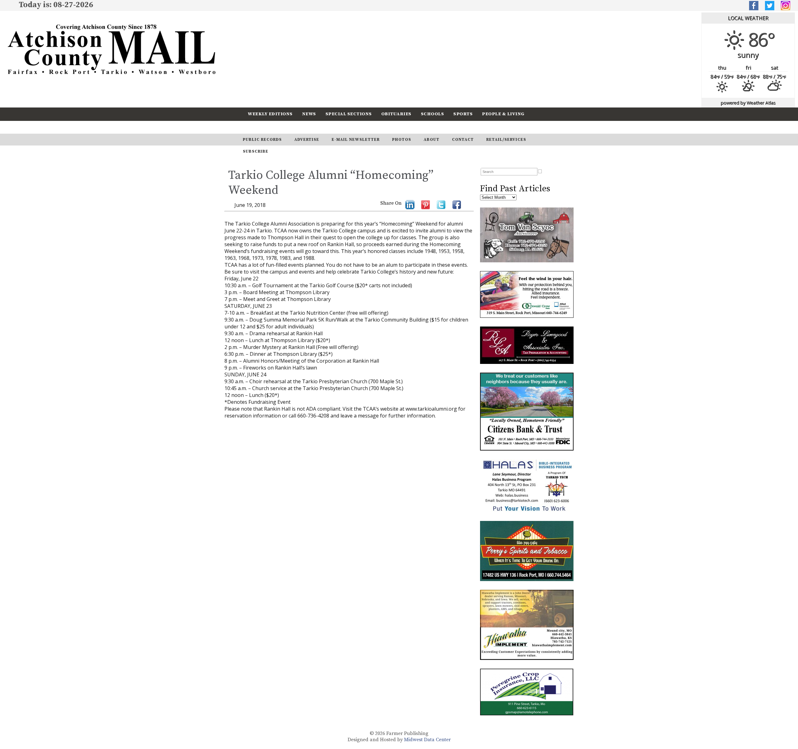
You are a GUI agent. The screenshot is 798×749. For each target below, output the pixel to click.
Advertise (306, 139)
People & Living (503, 114)
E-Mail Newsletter (356, 139)
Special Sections (348, 114)
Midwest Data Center (427, 740)
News (309, 114)
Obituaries (396, 114)
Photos (401, 139)
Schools (432, 114)
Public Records (262, 139)
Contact (463, 139)
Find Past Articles (515, 188)
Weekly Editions (270, 114)
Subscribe (297, 127)
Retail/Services (506, 139)
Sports (463, 114)
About (432, 139)
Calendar (261, 127)
